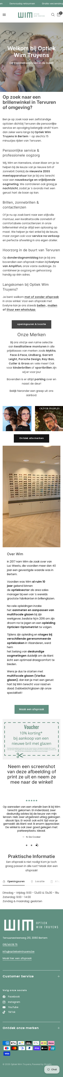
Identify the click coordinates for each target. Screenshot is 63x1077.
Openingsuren (16, 881)
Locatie (39, 881)
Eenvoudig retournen (15, 3)
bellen (41, 305)
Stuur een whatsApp (20, 309)
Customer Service (18, 976)
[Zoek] (53, 14)
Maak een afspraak (31, 709)
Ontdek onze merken (21, 1028)
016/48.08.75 (10, 944)
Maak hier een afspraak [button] (17, 958)
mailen (52, 305)
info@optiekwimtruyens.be (18, 951)
